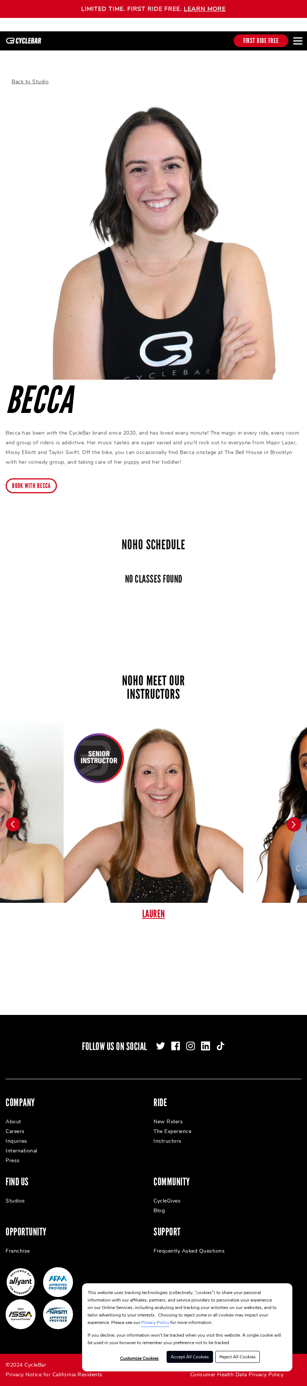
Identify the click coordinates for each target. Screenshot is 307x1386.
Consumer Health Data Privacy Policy (237, 1374)
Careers (15, 1131)
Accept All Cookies (190, 1357)
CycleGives (167, 1200)
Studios (15, 1200)
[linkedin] (205, 1045)
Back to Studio (30, 81)
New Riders (168, 1121)
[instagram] (190, 1045)
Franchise (18, 1250)
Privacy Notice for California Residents (54, 1374)
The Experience (172, 1131)
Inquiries (16, 1141)
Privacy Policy (155, 1322)
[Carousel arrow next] (294, 824)
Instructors (168, 1141)
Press (13, 1160)
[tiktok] (220, 1045)
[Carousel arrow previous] (13, 824)
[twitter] (160, 1045)
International (21, 1150)
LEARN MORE (205, 9)
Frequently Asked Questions (189, 1250)
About (13, 1121)
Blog (159, 1210)
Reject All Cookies (237, 1357)
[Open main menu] (297, 40)
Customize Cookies (139, 1358)
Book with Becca (31, 486)
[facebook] (175, 1045)
